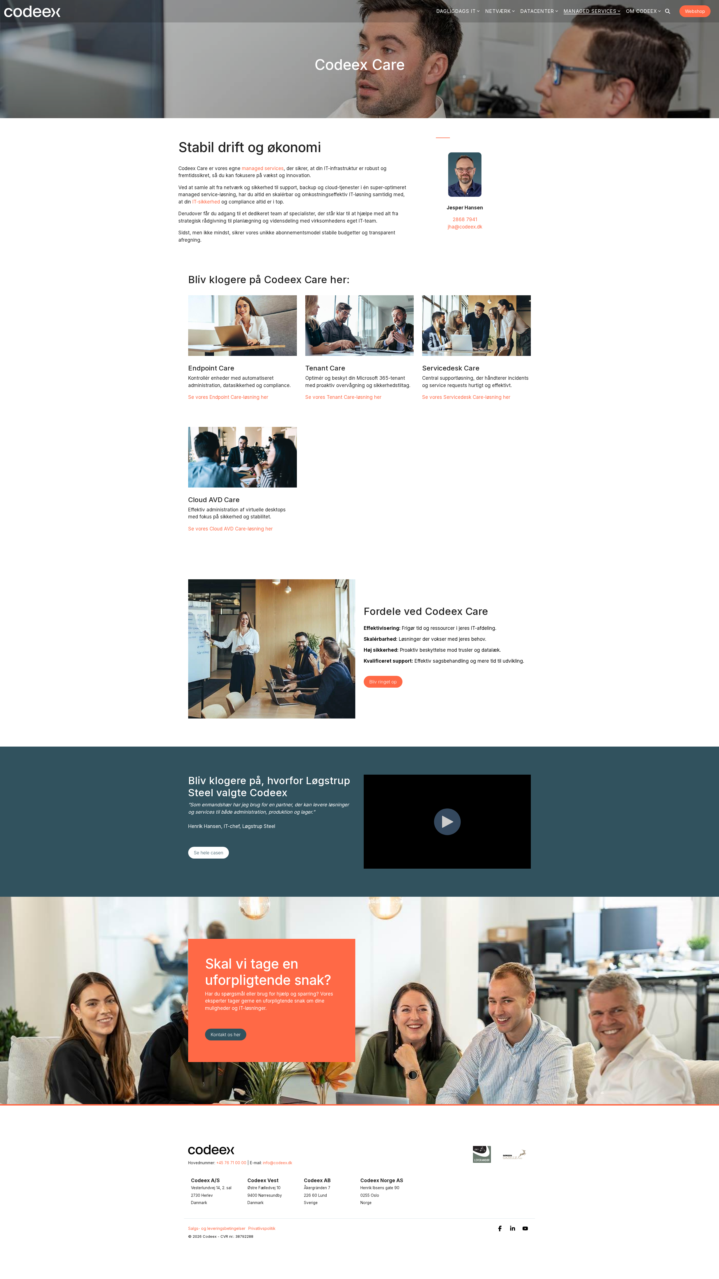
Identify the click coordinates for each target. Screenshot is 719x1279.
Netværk (498, 11)
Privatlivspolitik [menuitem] (262, 1228)
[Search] (667, 11)
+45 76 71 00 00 (231, 1163)
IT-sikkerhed (205, 202)
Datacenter (537, 11)
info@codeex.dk (277, 1163)
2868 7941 (465, 219)
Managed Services (590, 11)
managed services (263, 168)
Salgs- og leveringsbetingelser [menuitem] (216, 1228)
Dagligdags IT (456, 11)
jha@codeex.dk (465, 227)
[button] (501, 1228)
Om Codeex (641, 11)
